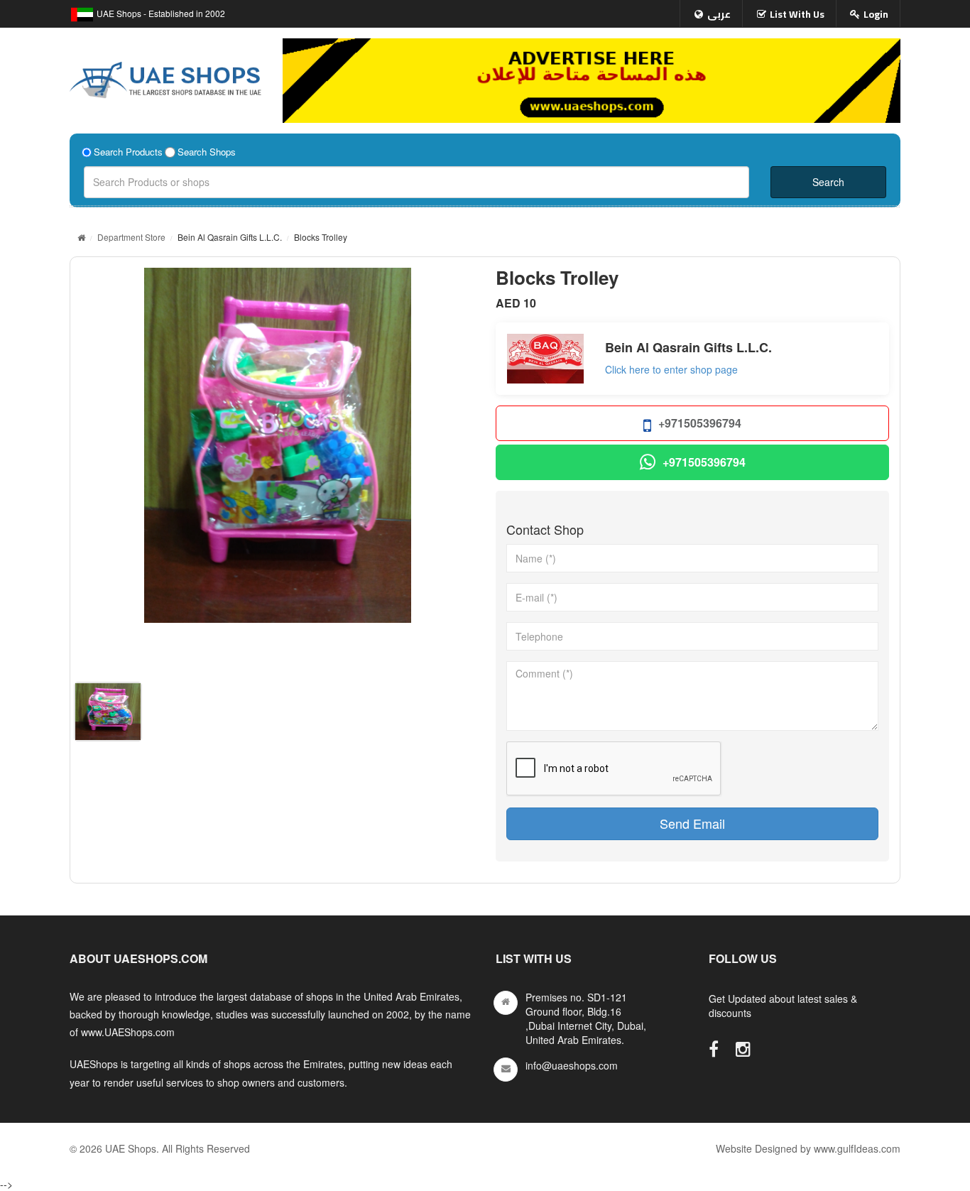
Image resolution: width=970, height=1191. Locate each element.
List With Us (797, 14)
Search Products (128, 152)
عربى (719, 14)
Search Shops (207, 152)
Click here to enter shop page (671, 369)
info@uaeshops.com (571, 1065)
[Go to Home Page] (81, 237)
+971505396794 (699, 423)
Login (875, 14)
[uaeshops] (165, 76)
